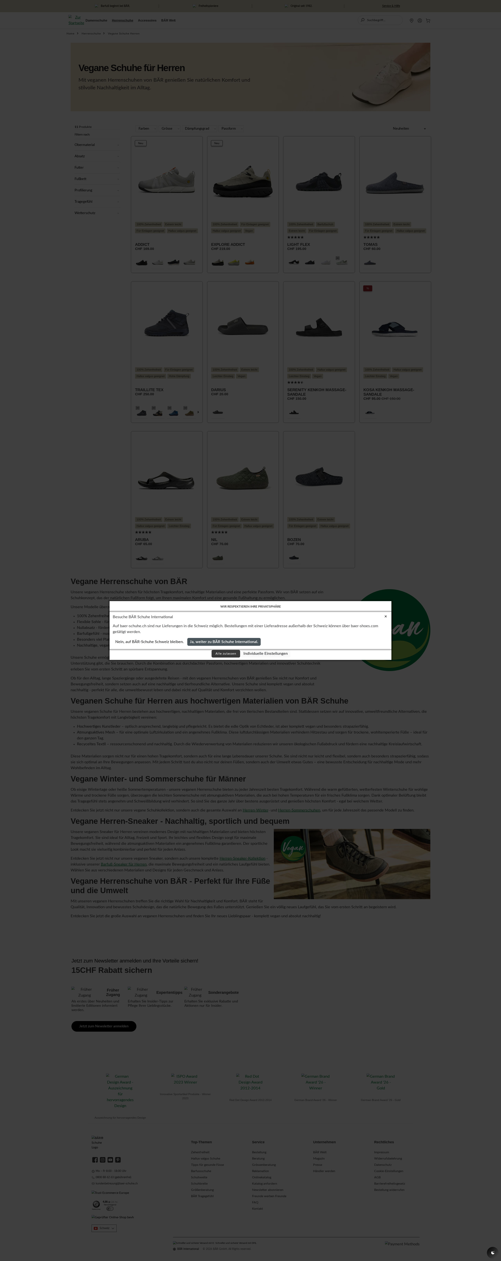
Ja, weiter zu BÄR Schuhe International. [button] (224, 642)
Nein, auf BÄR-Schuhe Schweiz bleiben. (149, 642)
